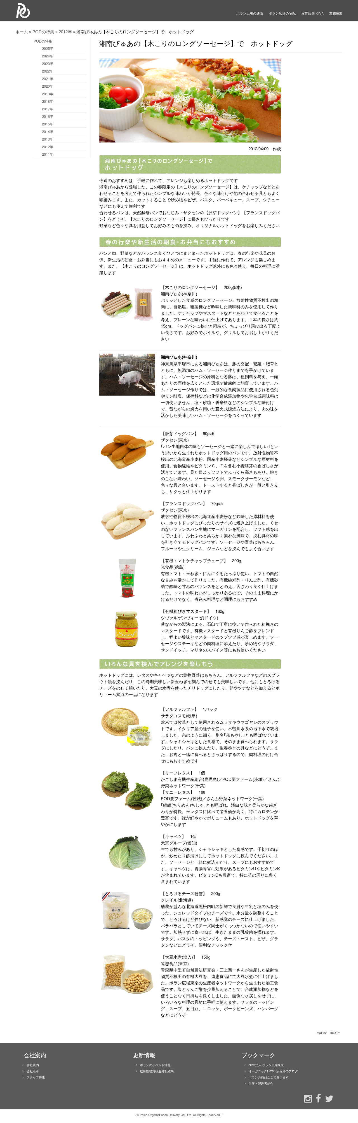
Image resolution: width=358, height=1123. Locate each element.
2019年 (47, 93)
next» (335, 1032)
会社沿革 (33, 1071)
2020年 (47, 86)
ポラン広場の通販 (249, 13)
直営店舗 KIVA (312, 13)
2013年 (47, 139)
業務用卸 (336, 13)
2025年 (47, 48)
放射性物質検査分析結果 (157, 1071)
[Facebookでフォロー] (317, 1097)
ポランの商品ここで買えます (269, 1077)
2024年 (47, 56)
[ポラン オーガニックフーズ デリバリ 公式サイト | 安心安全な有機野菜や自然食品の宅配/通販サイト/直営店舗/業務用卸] (53, 10)
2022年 (47, 71)
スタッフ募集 (36, 1077)
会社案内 (33, 1065)
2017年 (47, 108)
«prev (322, 1032)
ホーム (21, 31)
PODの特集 (43, 31)
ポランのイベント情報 (155, 1065)
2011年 (47, 154)
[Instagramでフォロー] (306, 1098)
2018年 (47, 101)
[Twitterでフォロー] (328, 1098)
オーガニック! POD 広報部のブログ (273, 1071)
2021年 (47, 78)
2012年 (65, 31)
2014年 (47, 131)
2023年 (47, 63)
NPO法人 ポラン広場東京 (266, 1065)
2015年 (47, 124)
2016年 (47, 116)
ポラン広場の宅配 (282, 13)
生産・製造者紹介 (261, 1083)
